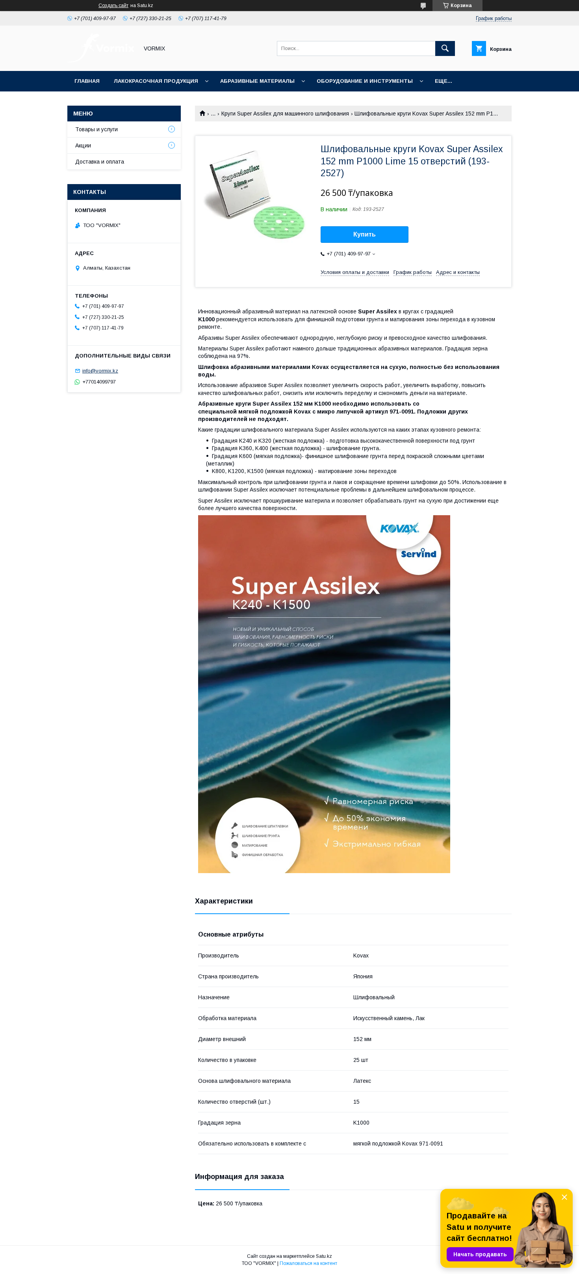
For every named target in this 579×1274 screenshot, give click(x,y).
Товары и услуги (96, 129)
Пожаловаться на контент (308, 1263)
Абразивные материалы (257, 81)
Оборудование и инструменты (365, 81)
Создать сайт (113, 5)
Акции (83, 145)
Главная (87, 81)
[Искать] (445, 48)
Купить (364, 234)
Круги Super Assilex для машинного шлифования (285, 113)
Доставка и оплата (99, 161)
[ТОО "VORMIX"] (100, 61)
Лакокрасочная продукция (156, 81)
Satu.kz (324, 1256)
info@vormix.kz (100, 371)
